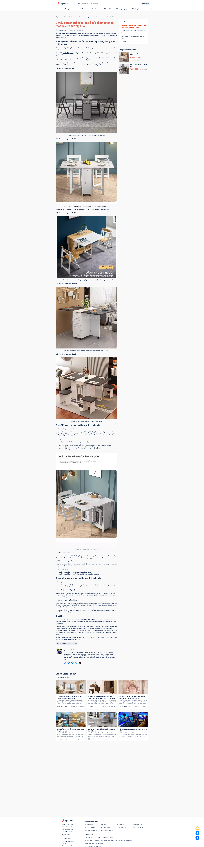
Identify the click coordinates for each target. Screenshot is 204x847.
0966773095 (98, 846)
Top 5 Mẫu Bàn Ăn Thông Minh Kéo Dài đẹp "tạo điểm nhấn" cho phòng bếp (87, 209)
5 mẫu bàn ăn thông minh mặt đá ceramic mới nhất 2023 (75, 572)
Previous (50, 9)
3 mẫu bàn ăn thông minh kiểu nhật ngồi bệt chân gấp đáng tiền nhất (79, 574)
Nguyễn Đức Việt (69, 650)
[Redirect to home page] (62, 3)
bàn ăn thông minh (68, 53)
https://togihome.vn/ (62, 630)
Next (154, 9)
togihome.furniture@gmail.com (97, 843)
